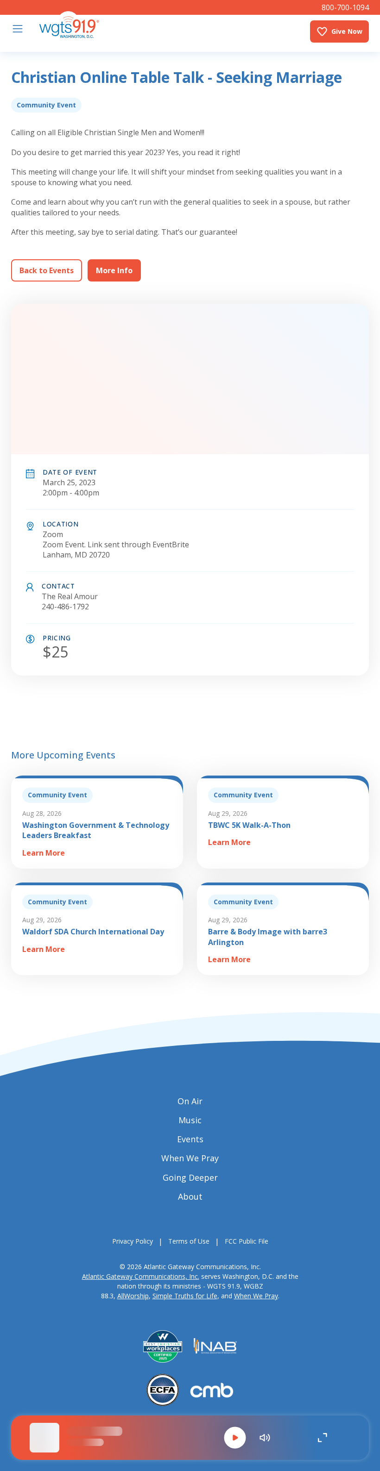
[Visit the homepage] (69, 24)
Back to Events (46, 270)
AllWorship (133, 1295)
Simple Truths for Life (184, 1295)
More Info (114, 270)
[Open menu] (18, 29)
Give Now (346, 31)
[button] (235, 1438)
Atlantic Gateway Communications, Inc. (140, 1276)
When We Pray (256, 1295)
